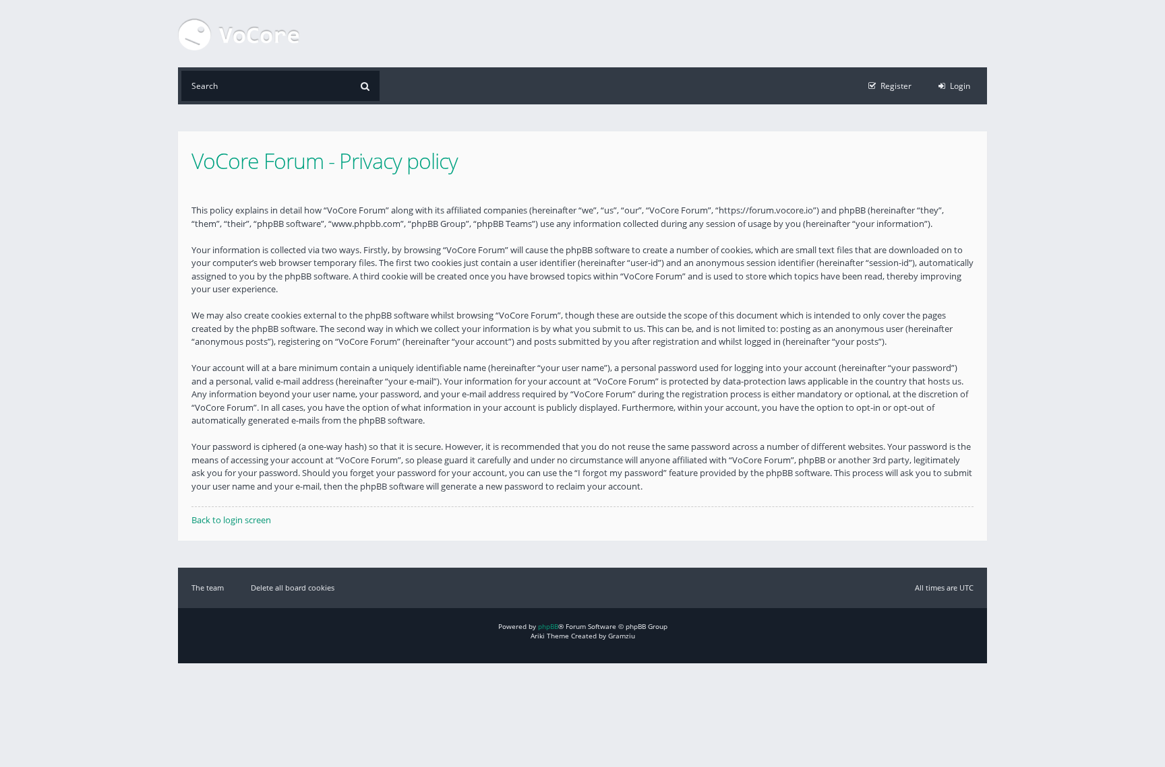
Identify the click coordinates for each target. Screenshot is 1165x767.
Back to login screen (231, 520)
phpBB (548, 626)
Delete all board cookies (292, 587)
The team (207, 587)
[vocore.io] (238, 33)
